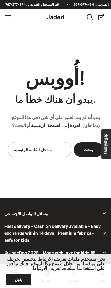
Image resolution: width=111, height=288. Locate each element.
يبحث (88, 149)
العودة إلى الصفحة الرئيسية (56, 125)
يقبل (18, 279)
